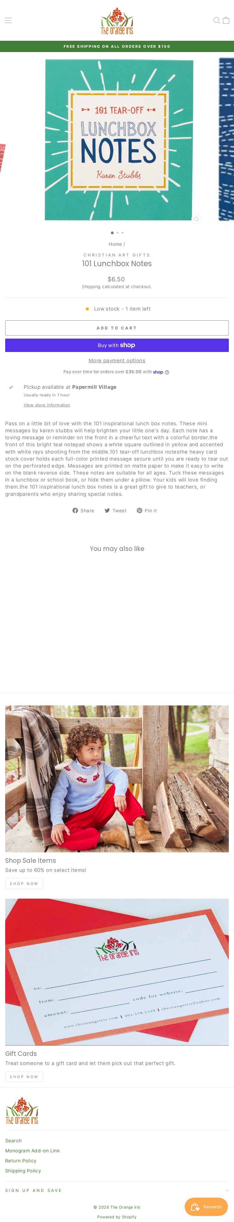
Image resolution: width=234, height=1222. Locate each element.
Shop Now (24, 883)
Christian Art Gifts (117, 254)
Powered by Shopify (116, 1217)
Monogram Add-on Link (32, 1151)
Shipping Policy (23, 1171)
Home (115, 244)
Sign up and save (33, 1190)
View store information (47, 404)
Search (13, 1141)
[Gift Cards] (117, 972)
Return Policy (21, 1161)
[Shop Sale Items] (117, 778)
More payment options (117, 360)
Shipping (91, 286)
